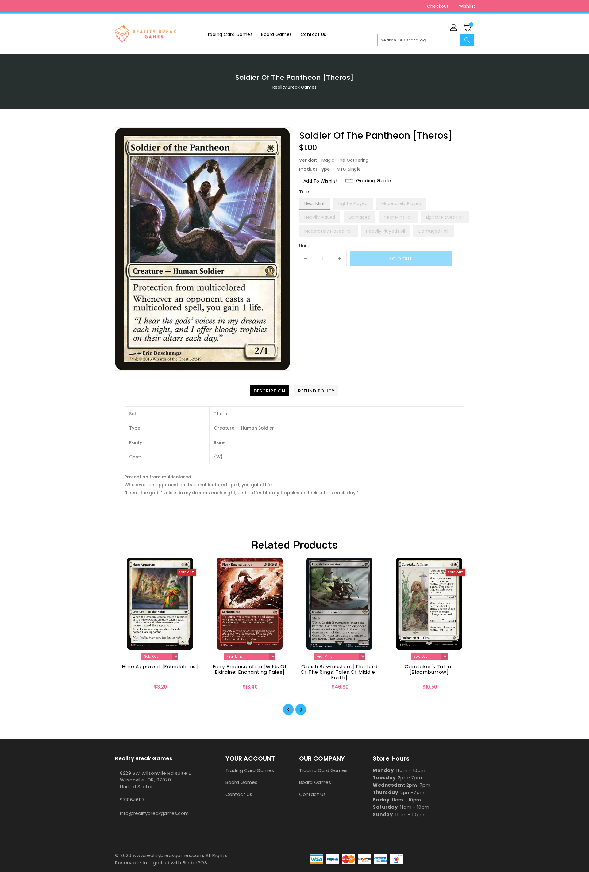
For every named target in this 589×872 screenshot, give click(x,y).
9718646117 (132, 800)
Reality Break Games (294, 87)
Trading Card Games (249, 770)
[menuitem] (228, 34)
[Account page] (454, 28)
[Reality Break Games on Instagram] (118, 6)
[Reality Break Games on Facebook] (106, 6)
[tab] (269, 390)
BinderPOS (195, 862)
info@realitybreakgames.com (154, 813)
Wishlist (467, 6)
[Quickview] (125, 689)
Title (304, 192)
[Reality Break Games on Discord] (129, 6)
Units (305, 246)
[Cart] (468, 28)
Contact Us (238, 794)
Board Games (241, 782)
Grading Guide (373, 181)
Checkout (437, 6)
